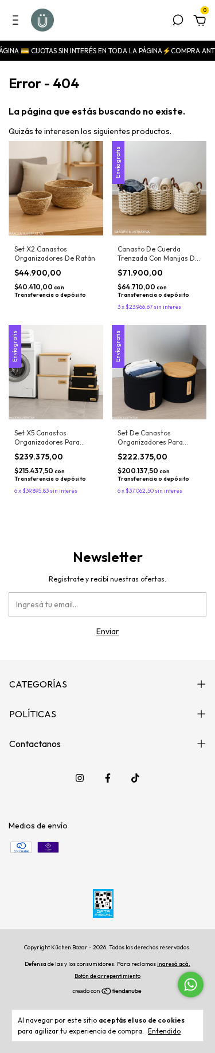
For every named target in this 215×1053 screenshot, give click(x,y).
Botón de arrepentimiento (107, 976)
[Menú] (17, 22)
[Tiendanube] (107, 992)
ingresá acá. (173, 964)
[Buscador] (178, 22)
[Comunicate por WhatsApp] (191, 984)
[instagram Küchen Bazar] (79, 778)
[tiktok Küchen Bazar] (135, 778)
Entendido (164, 1031)
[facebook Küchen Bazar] (107, 778)
